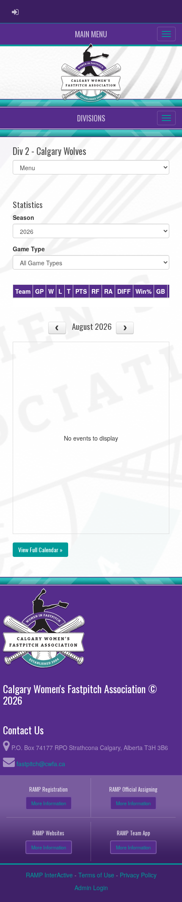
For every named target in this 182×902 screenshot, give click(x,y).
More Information (48, 803)
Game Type (29, 248)
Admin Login (91, 887)
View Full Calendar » (40, 549)
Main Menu (91, 33)
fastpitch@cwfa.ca (41, 763)
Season (23, 217)
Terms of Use (96, 875)
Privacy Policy (138, 875)
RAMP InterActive (49, 875)
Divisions (91, 118)
